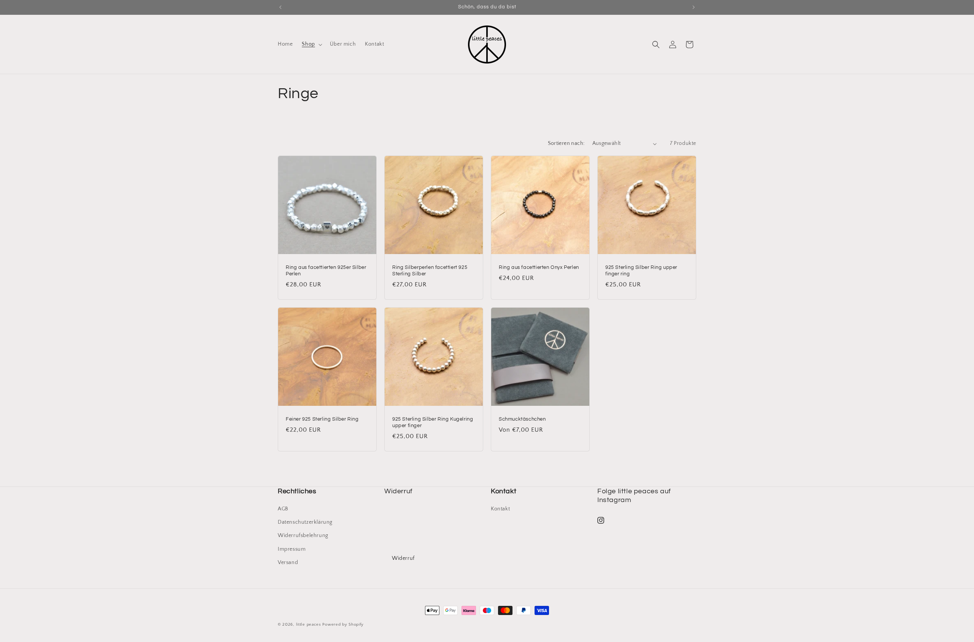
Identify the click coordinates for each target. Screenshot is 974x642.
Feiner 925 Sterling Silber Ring (322, 419)
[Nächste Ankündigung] (693, 7)
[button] (311, 44)
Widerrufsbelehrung (303, 535)
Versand (288, 562)
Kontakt (500, 509)
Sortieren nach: (566, 143)
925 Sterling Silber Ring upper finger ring (641, 271)
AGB (283, 509)
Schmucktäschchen (522, 419)
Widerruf (403, 558)
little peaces (308, 624)
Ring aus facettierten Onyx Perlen (539, 267)
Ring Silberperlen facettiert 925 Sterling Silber (429, 271)
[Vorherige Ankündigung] (280, 7)
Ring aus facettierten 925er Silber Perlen (326, 271)
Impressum (292, 549)
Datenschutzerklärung (305, 522)
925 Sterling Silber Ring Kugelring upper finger (432, 422)
